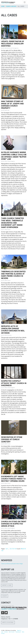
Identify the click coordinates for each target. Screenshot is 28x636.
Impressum (18, 632)
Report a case (6, 585)
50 (25, 549)
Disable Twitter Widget (17, 563)
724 (15, 549)
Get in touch (11, 632)
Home (3, 6)
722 (11, 549)
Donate (4, 596)
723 (13, 549)
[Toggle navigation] (24, 2)
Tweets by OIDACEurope (6, 563)
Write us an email (8, 622)
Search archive (11, 6)
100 (2, 550)
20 (23, 549)
